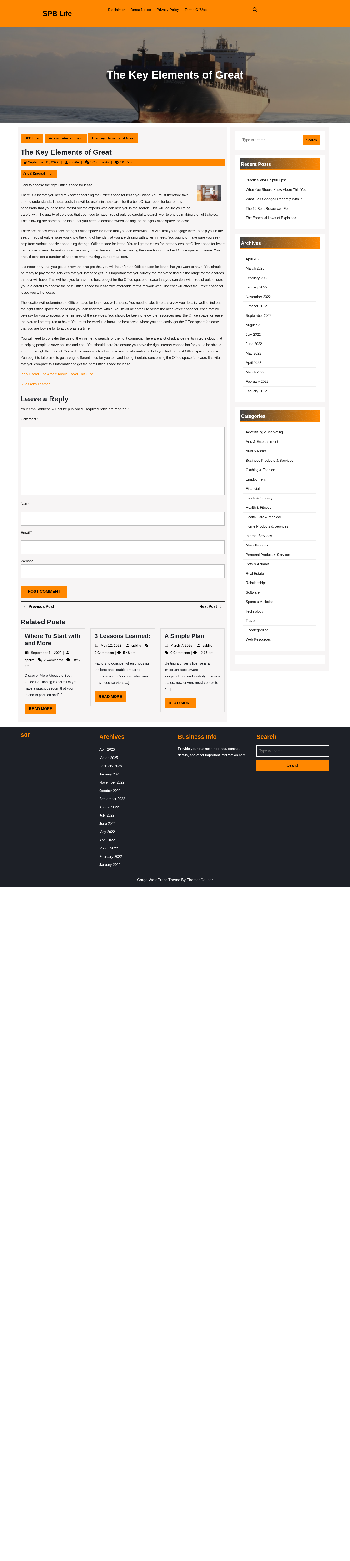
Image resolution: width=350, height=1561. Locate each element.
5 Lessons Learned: (36, 384)
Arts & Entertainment (66, 138)
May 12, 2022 (111, 645)
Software (253, 592)
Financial (253, 489)
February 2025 (257, 278)
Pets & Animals (258, 564)
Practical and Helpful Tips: (266, 180)
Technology (254, 611)
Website (27, 561)
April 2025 (253, 259)
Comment (30, 419)
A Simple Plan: (185, 636)
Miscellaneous (257, 545)
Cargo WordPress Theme (158, 880)
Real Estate (255, 573)
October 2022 (256, 306)
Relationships (256, 583)
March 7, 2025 (181, 645)
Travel (250, 620)
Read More (42, 710)
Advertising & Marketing (264, 432)
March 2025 (255, 268)
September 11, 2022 (43, 162)
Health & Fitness (258, 507)
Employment (255, 479)
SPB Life (57, 13)
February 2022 (257, 381)
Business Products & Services (269, 460)
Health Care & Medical (263, 517)
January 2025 (256, 287)
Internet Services (259, 536)
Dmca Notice (140, 10)
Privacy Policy (168, 10)
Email (26, 532)
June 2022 (254, 344)
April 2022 (253, 363)
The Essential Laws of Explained (271, 218)
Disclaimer (116, 10)
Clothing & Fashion (260, 470)
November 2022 (258, 297)
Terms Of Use (196, 10)
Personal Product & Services (268, 555)
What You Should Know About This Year (277, 190)
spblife (74, 162)
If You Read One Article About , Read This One (57, 374)
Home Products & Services (267, 526)
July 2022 (253, 334)
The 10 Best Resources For (267, 208)
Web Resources (258, 639)
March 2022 (255, 372)
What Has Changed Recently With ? (274, 199)
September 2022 (258, 316)
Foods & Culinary (259, 498)
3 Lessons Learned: (122, 636)
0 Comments (54, 660)
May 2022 (253, 353)
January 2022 (256, 391)
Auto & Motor (256, 451)
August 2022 (255, 325)
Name (27, 504)
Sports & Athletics (259, 602)
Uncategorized (257, 630)
